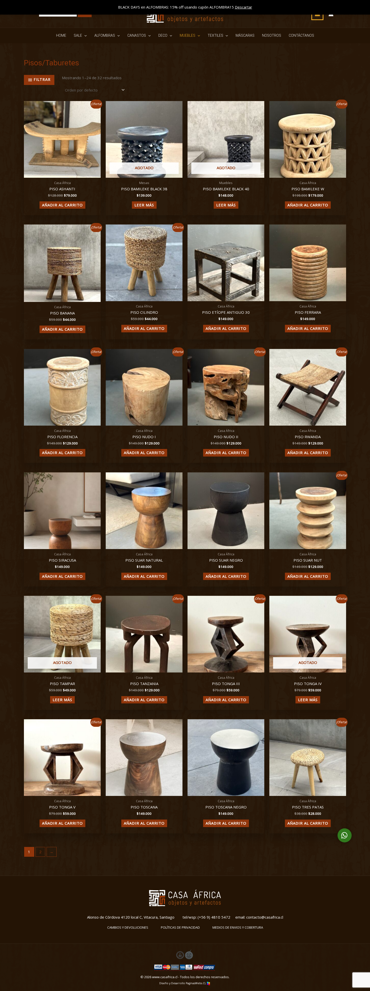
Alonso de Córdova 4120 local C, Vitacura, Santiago (130, 917)
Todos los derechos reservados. (205, 977)
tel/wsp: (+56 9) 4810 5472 (206, 917)
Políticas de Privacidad (180, 927)
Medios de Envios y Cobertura (237, 927)
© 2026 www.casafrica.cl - (160, 977)
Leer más (144, 204)
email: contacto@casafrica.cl (259, 917)
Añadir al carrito (62, 204)
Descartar (243, 7)
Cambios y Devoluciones (127, 927)
